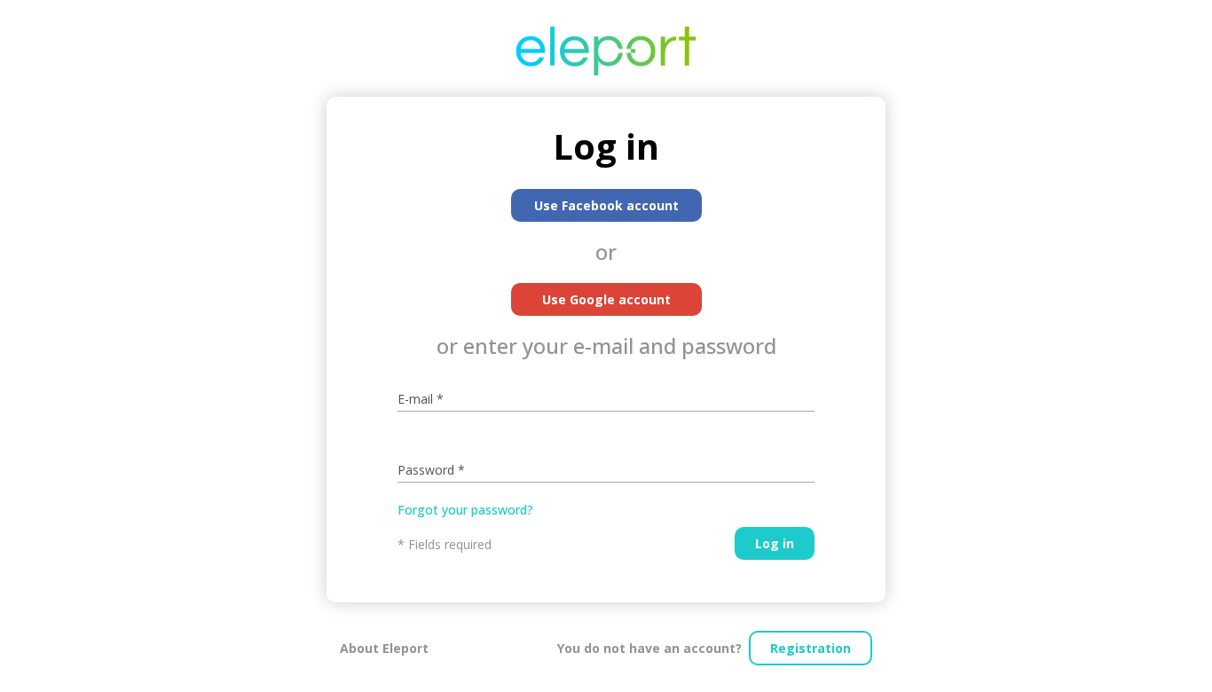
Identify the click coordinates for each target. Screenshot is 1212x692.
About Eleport (384, 648)
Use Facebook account (606, 205)
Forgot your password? (465, 509)
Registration (810, 648)
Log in (774, 543)
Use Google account (606, 299)
